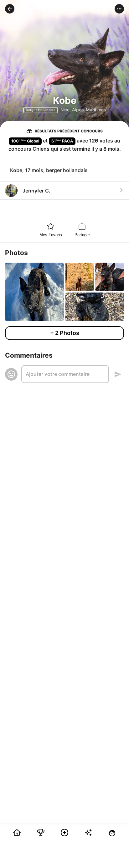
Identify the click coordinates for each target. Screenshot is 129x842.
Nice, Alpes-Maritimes (83, 109)
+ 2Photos (64, 333)
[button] (10, 9)
